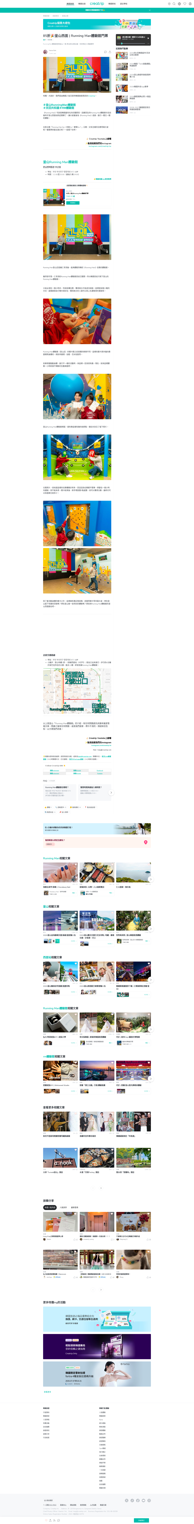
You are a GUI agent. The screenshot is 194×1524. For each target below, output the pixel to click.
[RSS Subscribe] (54, 1520)
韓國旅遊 (46, 16)
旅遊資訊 (56, 16)
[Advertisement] (77, 636)
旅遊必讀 (65, 16)
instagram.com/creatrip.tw (101, 745)
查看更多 (47, 1392)
